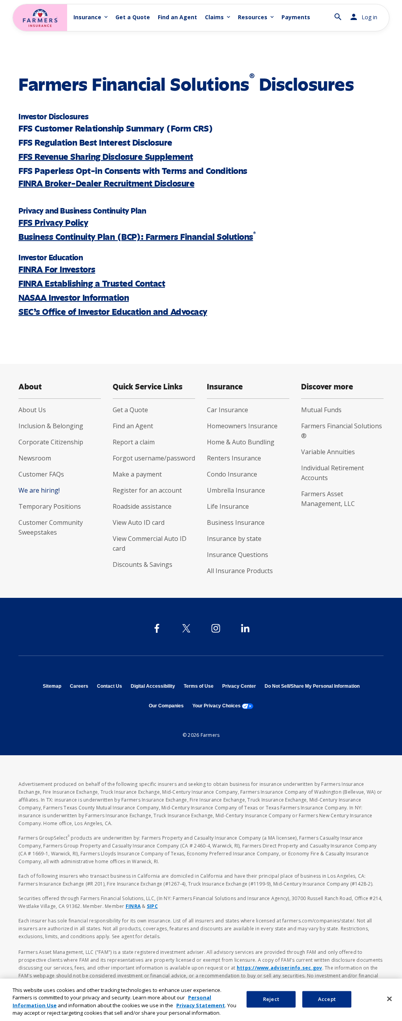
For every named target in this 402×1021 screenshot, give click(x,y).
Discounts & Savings (142, 564)
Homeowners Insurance (242, 426)
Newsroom (34, 458)
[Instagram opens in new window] (215, 628)
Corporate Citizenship (50, 442)
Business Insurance (236, 522)
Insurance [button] (91, 17)
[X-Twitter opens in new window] (186, 628)
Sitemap (52, 686)
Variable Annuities (328, 451)
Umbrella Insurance (236, 490)
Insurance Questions (237, 554)
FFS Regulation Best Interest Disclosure (95, 143)
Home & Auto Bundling (240, 442)
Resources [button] (256, 17)
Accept (327, 999)
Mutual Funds (321, 409)
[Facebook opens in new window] (157, 628)
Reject (271, 999)
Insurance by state (234, 538)
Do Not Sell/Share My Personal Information (312, 686)
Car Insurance (227, 409)
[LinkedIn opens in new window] (245, 628)
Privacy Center (239, 686)
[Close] (389, 998)
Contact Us (109, 686)
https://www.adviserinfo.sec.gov (279, 967)
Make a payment (137, 474)
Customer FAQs (41, 474)
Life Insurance (228, 506)
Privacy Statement (200, 1005)
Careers (79, 686)
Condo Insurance (232, 474)
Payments (295, 17)
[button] (338, 13)
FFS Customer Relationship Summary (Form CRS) (115, 128)
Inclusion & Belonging (50, 426)
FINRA (133, 906)
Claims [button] (218, 17)
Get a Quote (132, 17)
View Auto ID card (138, 522)
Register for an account (147, 490)
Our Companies (166, 706)
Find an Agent (177, 17)
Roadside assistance (142, 506)
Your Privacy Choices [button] (222, 706)
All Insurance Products (240, 570)
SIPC (152, 906)
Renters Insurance (234, 458)
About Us (32, 409)
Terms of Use (199, 686)
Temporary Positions (49, 506)
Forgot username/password (154, 458)
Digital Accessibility (153, 686)
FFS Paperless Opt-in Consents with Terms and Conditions (132, 171)
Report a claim (134, 442)
